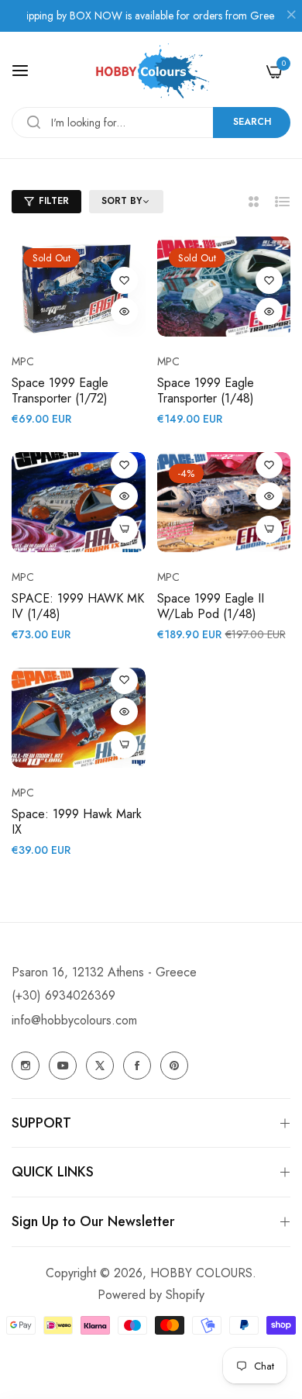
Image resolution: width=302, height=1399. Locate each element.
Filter (54, 201)
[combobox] (151, 122)
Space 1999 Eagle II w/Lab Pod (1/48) (210, 607)
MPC (23, 361)
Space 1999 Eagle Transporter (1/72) (60, 391)
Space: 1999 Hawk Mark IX (77, 823)
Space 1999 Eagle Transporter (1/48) (205, 391)
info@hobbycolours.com (74, 1020)
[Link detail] (25, 1065)
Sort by (121, 201)
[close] (291, 16)
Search (252, 122)
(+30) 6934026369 (63, 995)
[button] (124, 280)
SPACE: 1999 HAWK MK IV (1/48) (78, 607)
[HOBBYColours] (151, 70)
